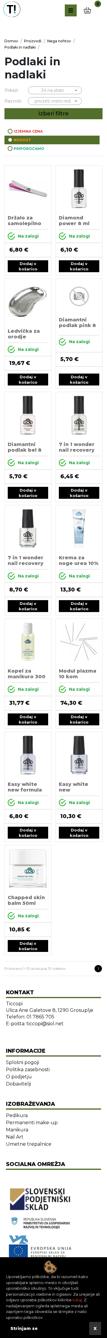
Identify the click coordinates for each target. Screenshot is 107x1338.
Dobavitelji (18, 1084)
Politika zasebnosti (28, 1069)
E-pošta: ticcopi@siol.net (35, 1023)
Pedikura (17, 1115)
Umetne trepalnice (28, 1144)
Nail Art (14, 1137)
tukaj (77, 1299)
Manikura (17, 1130)
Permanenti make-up (32, 1122)
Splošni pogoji (22, 1062)
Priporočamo (29, 148)
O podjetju (19, 1077)
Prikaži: (11, 90)
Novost (22, 140)
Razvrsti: (13, 101)
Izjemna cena (28, 131)
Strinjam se (24, 1328)
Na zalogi (28, 236)
